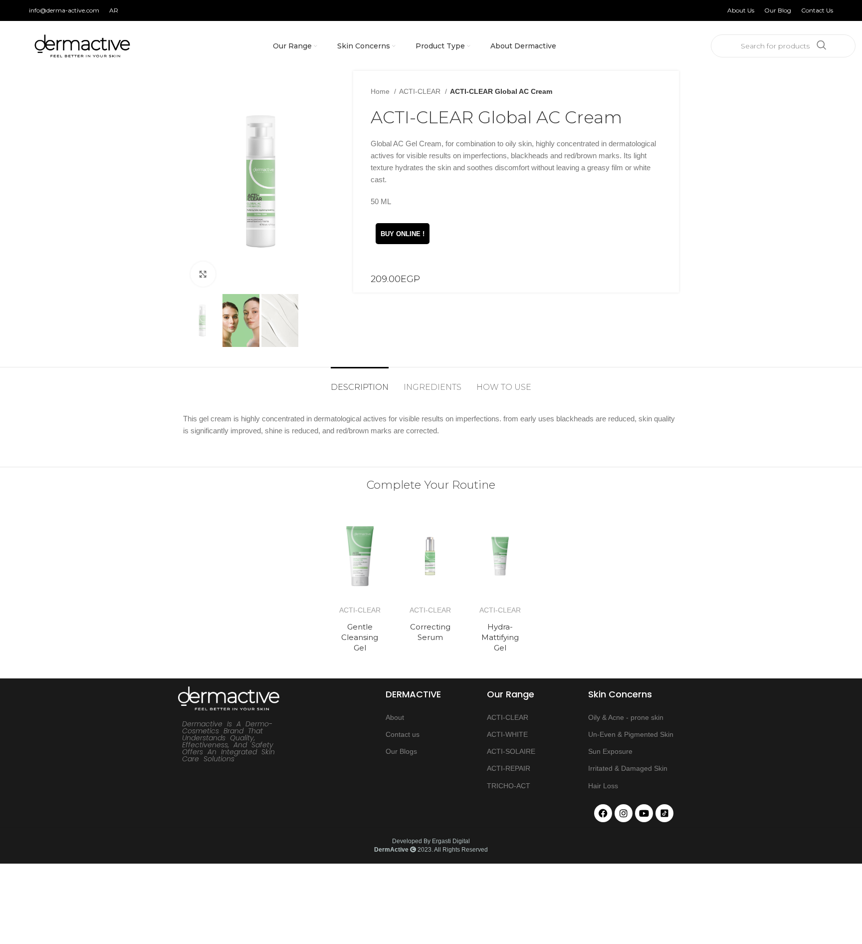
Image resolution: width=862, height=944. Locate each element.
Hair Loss (603, 786)
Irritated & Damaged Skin (627, 768)
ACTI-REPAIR (508, 768)
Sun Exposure (610, 751)
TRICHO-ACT (508, 786)
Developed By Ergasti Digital (431, 841)
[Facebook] (603, 813)
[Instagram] (624, 813)
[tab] (360, 382)
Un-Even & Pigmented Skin (630, 734)
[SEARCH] (821, 45)
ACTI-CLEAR (420, 91)
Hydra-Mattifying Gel (500, 637)
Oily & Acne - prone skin (625, 717)
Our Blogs (401, 751)
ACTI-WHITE (507, 734)
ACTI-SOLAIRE (511, 751)
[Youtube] (644, 813)
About (395, 717)
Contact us (403, 734)
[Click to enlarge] (203, 274)
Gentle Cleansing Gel (359, 637)
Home (381, 91)
